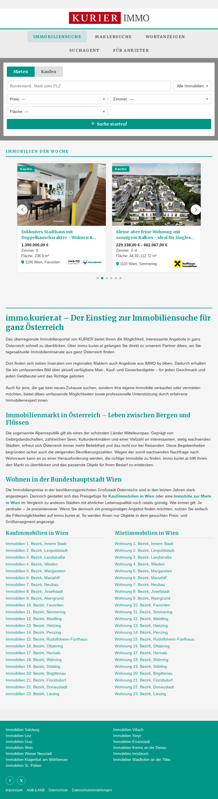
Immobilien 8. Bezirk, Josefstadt (34, 591)
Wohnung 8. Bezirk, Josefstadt (142, 591)
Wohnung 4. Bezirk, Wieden (140, 564)
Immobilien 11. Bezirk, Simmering (36, 612)
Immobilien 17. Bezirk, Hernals (33, 653)
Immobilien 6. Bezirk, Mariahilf (33, 577)
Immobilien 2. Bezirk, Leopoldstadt (37, 550)
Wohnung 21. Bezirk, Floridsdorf (144, 680)
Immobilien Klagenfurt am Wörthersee (37, 759)
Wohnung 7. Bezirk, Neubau (140, 584)
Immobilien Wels (19, 748)
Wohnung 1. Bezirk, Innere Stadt (144, 543)
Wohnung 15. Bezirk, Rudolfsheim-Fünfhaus (154, 639)
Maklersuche (113, 36)
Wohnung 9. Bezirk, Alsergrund (142, 598)
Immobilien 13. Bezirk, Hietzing (33, 625)
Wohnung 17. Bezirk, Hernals (141, 653)
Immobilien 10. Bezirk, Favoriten (35, 605)
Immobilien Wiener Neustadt (29, 753)
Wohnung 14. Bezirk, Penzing (141, 632)
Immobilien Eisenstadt (131, 742)
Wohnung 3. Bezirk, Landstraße (143, 557)
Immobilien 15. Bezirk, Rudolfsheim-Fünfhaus (46, 639)
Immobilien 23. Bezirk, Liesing (32, 693)
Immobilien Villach (128, 730)
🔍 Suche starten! (109, 124)
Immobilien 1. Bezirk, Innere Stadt (36, 543)
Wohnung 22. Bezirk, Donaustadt (144, 687)
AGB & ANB (36, 790)
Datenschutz (58, 790)
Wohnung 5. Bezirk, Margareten (143, 571)
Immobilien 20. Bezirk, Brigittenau (36, 673)
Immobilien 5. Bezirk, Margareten (35, 571)
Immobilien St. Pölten (23, 765)
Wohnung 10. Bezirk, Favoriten (142, 605)
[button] (22, 210)
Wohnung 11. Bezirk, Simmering (143, 612)
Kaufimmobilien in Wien (131, 496)
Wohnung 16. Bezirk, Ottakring (142, 646)
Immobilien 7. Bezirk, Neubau (32, 584)
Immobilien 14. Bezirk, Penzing (33, 632)
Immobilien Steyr (127, 736)
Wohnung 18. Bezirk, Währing (141, 659)
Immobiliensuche (57, 36)
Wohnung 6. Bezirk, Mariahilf (140, 577)
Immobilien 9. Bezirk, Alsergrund (35, 598)
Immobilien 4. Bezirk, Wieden (32, 564)
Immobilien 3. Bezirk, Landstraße (35, 557)
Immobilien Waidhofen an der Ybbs (142, 759)
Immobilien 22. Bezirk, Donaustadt (36, 687)
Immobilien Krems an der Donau (139, 748)
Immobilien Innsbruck (130, 753)
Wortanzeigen (165, 36)
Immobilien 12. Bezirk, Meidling (34, 618)
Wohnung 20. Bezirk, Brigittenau (144, 673)
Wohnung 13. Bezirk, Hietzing (141, 625)
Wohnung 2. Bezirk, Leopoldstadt (144, 550)
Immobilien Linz (19, 736)
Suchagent (84, 50)
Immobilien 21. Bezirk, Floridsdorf (36, 680)
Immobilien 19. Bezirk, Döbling (33, 666)
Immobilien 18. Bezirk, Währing (34, 659)
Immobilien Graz (19, 742)
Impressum (14, 790)
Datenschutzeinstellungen (92, 790)
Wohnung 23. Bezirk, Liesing (140, 693)
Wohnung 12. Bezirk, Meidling (141, 618)
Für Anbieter (131, 50)
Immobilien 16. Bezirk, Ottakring (34, 646)
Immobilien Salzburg (22, 730)
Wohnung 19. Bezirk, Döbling (141, 666)
